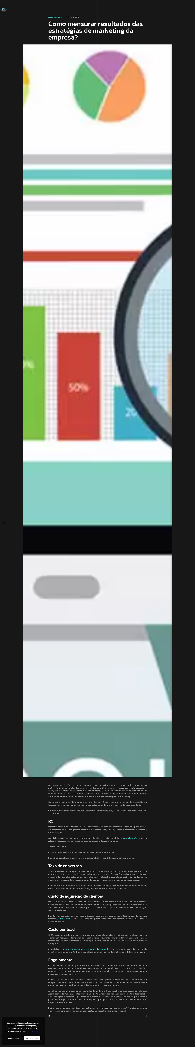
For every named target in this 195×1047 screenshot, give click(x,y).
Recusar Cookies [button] (14, 1038)
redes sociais (64, 918)
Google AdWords (132, 838)
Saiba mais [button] (34, 1031)
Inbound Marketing (75, 949)
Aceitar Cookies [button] (32, 1038)
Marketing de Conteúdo (97, 949)
